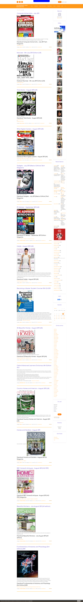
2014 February (56, 385)
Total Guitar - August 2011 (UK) (27, 90)
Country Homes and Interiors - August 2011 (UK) (33, 388)
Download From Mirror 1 (20, 121)
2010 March (55, 342)
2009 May (55, 329)
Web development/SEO (57, 290)
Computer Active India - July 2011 (28, 13)
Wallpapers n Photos (57, 288)
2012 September (56, 380)
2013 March (55, 383)
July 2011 (55, 308)
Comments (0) (40, 47)
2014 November (56, 391)
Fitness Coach (56, 225)
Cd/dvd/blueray (56, 247)
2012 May (55, 377)
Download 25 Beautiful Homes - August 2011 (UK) (24, 358)
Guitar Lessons (56, 257)
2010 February (56, 341)
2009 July (55, 331)
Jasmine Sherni (59, 117)
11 (56, 315)
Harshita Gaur (59, 78)
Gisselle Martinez (59, 148)
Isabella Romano (56, 219)
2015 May (55, 393)
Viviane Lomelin (59, 141)
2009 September (56, 334)
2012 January (55, 372)
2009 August (55, 333)
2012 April (55, 376)
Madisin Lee (59, 63)
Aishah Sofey (59, 156)
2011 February (56, 357)
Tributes (55, 196)
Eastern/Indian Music (57, 252)
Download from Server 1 (20, 45)
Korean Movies (56, 262)
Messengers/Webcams (57, 266)
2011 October (56, 368)
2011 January (55, 356)
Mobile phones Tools (57, 268)
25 (56, 318)
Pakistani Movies (56, 278)
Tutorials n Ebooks (56, 285)
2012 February (56, 373)
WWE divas (62, 173)
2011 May (55, 361)
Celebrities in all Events (57, 182)
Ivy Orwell (62, 216)
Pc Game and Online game (57, 280)
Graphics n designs (56, 255)
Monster (30, 47)
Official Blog (55, 437)
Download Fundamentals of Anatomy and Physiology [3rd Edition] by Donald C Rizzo (29, 586)
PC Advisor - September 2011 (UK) (28, 207)
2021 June (55, 396)
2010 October (56, 352)
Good (55, 407)
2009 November (56, 337)
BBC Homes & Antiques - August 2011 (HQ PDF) (33, 468)
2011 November (56, 369)
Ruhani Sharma (59, 102)
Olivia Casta (59, 86)
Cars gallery (55, 173)
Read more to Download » (26, 320)
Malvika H (55, 210)
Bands (62, 190)
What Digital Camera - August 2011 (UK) (30, 129)
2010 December (56, 354)
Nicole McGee (59, 47)
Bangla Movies (56, 243)
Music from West (56, 271)
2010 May (55, 345)
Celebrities (55, 165)
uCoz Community (56, 438)
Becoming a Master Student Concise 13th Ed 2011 (34, 288)
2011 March (55, 358)
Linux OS (55, 264)
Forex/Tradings (56, 253)
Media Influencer (56, 203)
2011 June (55, 362)
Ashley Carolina (59, 55)
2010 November (56, 353)
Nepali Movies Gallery (57, 190)
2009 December (56, 338)
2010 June (55, 346)
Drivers (55, 248)
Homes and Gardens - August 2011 (28, 430)
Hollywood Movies (56, 260)
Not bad (56, 408)
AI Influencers (63, 219)
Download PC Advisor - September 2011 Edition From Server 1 (25, 238)
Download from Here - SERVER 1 (21, 460)
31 (54, 320)
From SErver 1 (19, 199)
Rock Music (55, 281)
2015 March (55, 392)
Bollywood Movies (56, 245)
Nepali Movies (56, 273)
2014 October (56, 389)
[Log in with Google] (61, 299)
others (55, 276)
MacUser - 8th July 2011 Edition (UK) (29, 53)
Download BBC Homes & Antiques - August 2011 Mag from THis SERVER (27, 498)
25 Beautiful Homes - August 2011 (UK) (30, 328)
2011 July (55, 364)
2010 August (55, 349)
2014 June (55, 388)
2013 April (55, 384)
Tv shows (62, 182)
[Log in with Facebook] (59, 299)
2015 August (55, 395)
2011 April (55, 360)
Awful (55, 411)
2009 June (55, 330)
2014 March (55, 387)
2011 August (55, 365)
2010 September (56, 350)
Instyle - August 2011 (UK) (25, 246)
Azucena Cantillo (59, 133)
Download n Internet (57, 250)
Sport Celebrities (56, 193)
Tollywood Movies (56, 283)
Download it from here (20, 539)
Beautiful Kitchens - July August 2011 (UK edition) (33, 506)
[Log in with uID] (58, 299)
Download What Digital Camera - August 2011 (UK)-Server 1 (25, 158)
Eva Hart (55, 216)
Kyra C (62, 203)
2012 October (56, 381)
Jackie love (59, 125)
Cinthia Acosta (59, 94)
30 (64, 318)
